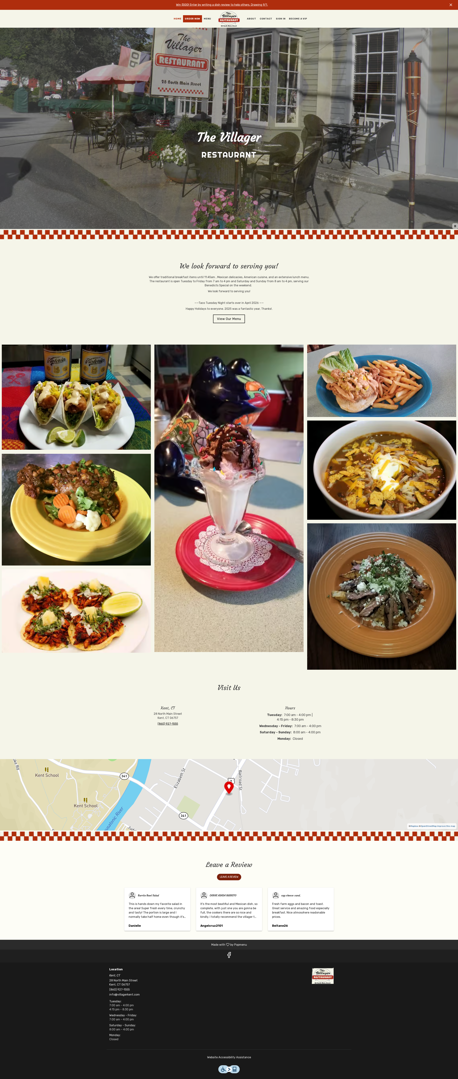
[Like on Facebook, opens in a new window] (229, 956)
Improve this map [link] (446, 826)
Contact (266, 18)
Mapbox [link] (414, 826)
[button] (76, 397)
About (251, 18)
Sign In (280, 18)
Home (177, 18)
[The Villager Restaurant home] (229, 19)
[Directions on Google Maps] (229, 794)
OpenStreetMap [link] (429, 826)
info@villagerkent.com (124, 994)
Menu (207, 18)
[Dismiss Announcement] (451, 5)
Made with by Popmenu (125, 944)
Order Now (192, 18)
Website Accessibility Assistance (229, 1057)
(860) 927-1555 (119, 989)
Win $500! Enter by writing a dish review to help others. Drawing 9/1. (222, 4)
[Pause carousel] (455, 226)
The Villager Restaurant (323, 976)
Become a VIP (298, 18)
